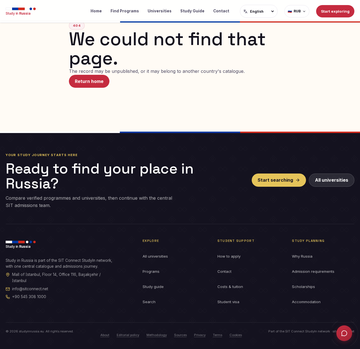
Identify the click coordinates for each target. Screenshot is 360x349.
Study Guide (192, 11)
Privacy (200, 335)
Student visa (228, 302)
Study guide (153, 286)
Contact (221, 11)
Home (96, 11)
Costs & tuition (230, 286)
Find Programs (125, 11)
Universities (160, 11)
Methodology (157, 335)
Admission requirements (313, 271)
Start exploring (335, 11)
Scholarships (303, 286)
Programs (151, 271)
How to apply (228, 256)
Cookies (236, 335)
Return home (89, 81)
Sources (180, 335)
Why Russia (302, 256)
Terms (217, 335)
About (104, 335)
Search (149, 302)
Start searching (275, 180)
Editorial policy (128, 335)
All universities (331, 180)
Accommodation (306, 302)
